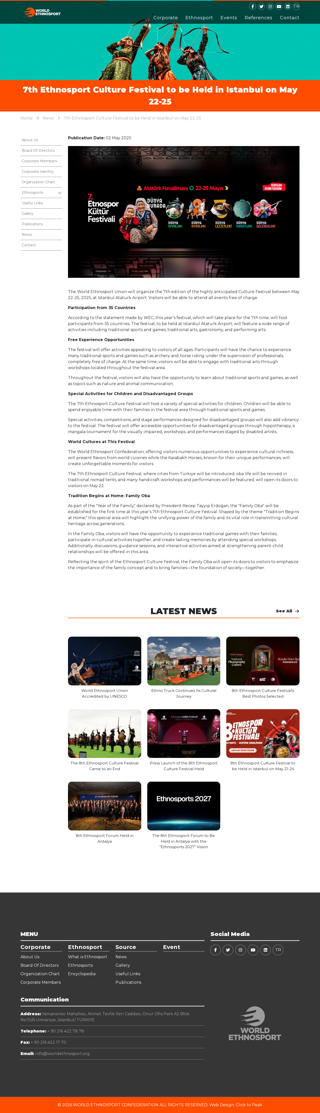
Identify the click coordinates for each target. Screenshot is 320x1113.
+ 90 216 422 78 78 (52, 1031)
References (258, 18)
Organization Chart (38, 182)
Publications (32, 224)
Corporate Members (39, 161)
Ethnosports (80, 965)
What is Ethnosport (87, 956)
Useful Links (32, 203)
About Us (30, 140)
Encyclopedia (82, 973)
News (48, 118)
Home (26, 118)
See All (284, 611)
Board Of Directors (38, 150)
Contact (290, 18)
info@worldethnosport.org (55, 1053)
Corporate (166, 18)
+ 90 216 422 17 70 (43, 1042)
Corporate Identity (38, 171)
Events (228, 18)
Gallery (28, 213)
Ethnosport (199, 18)
